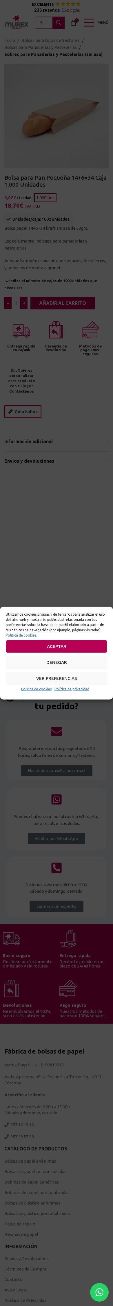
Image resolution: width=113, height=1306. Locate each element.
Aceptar (56, 646)
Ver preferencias (56, 678)
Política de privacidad (71, 689)
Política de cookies (36, 689)
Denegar (56, 662)
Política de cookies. (21, 635)
